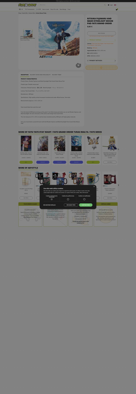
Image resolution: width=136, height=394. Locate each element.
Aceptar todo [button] (86, 205)
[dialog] (68, 197)
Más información (84, 192)
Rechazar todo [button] (71, 205)
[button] (50, 205)
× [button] (94, 186)
